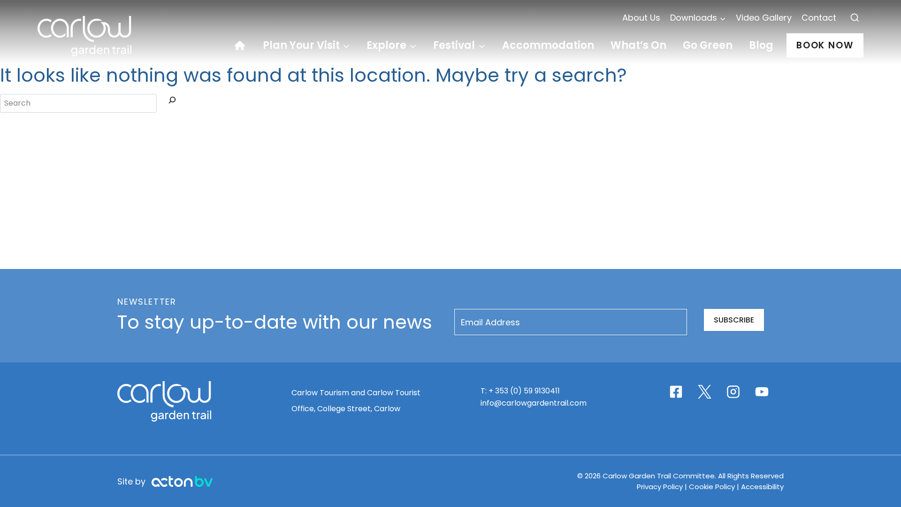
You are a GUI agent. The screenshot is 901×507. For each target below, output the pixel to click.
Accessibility (762, 487)
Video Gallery (764, 17)
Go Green (708, 45)
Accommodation (548, 45)
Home (244, 45)
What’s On (638, 45)
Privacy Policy (661, 487)
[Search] (172, 102)
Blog (761, 45)
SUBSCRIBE (734, 320)
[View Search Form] (854, 18)
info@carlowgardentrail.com (534, 403)
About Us (641, 17)
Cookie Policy (712, 487)
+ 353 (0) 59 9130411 (524, 390)
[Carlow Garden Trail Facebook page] (676, 392)
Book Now (825, 45)
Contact (819, 17)
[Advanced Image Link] (182, 481)
